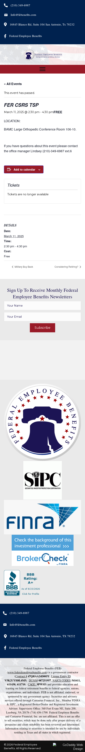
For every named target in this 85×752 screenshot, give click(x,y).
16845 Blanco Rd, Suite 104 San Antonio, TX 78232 (42, 636)
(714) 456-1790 (39, 712)
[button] (42, 327)
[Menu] (42, 69)
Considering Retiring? (67, 266)
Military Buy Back (23, 266)
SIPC (13, 704)
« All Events (13, 83)
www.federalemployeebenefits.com (27, 672)
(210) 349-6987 (20, 5)
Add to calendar (24, 169)
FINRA (76, 700)
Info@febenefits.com (23, 15)
